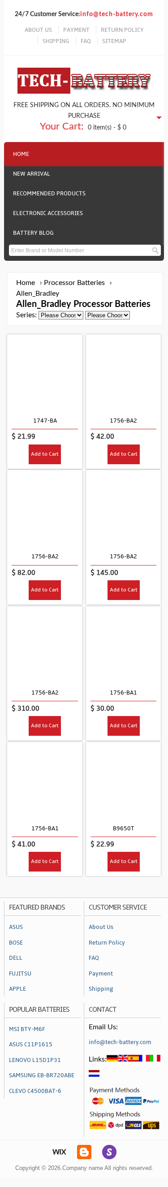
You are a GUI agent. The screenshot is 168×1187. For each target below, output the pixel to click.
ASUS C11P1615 (30, 1044)
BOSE (16, 942)
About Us (101, 927)
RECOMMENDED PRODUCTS (49, 193)
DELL (15, 958)
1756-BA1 (123, 692)
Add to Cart (45, 454)
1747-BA (45, 420)
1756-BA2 (123, 420)
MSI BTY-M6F (27, 1029)
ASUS (16, 927)
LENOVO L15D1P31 (35, 1060)
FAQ (86, 41)
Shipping (101, 989)
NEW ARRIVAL (31, 173)
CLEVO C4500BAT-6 (35, 1091)
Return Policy (107, 942)
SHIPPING (56, 41)
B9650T (123, 828)
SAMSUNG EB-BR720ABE (41, 1075)
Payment (101, 973)
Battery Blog (33, 233)
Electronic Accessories (48, 213)
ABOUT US (38, 30)
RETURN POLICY (122, 30)
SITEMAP (114, 41)
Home (21, 154)
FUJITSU (20, 973)
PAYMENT (76, 30)
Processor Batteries (74, 282)
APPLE (17, 989)
